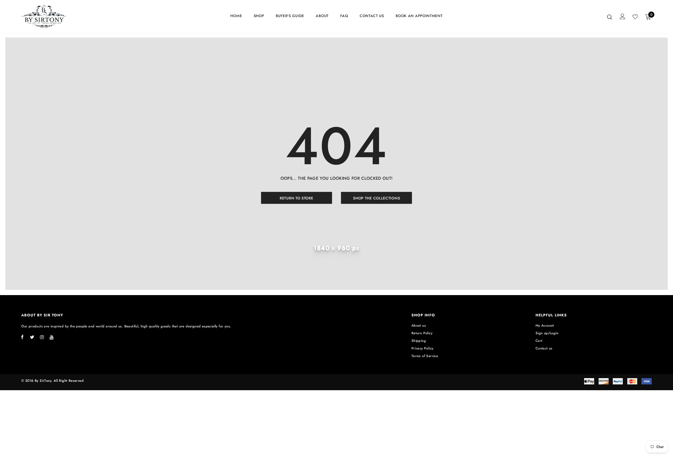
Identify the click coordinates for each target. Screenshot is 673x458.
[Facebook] (22, 337)
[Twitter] (32, 337)
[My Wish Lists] (635, 16)
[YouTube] (51, 337)
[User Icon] (622, 16)
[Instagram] (42, 337)
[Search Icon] (609, 16)
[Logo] (52, 16)
